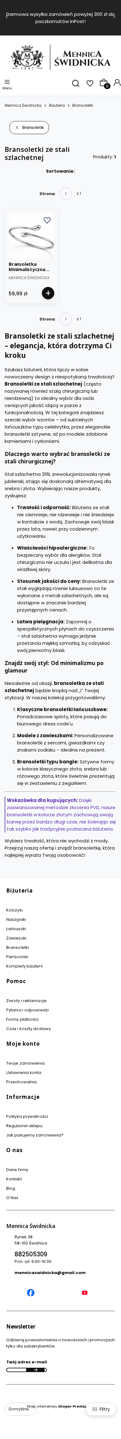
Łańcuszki (16, 929)
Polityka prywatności (27, 1116)
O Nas (12, 1198)
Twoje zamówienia (25, 1063)
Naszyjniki (16, 919)
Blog (10, 1188)
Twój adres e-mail (26, 1362)
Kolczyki (14, 910)
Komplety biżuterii (24, 966)
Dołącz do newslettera (35, 1370)
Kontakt (14, 1179)
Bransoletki (82, 105)
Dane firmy (17, 1170)
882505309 (31, 1254)
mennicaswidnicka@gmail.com (50, 1273)
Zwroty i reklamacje (26, 1001)
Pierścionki (17, 957)
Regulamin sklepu (24, 1126)
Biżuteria (57, 105)
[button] (47, 220)
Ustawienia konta (24, 1073)
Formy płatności (22, 1019)
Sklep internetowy (58, 1406)
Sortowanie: (60, 171)
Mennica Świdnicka (23, 105)
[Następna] (114, 18)
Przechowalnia (21, 1082)
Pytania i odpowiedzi (27, 1010)
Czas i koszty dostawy (28, 1029)
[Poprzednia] (6, 18)
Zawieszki (16, 938)
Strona (47, 194)
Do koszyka (48, 293)
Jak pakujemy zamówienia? (35, 1135)
